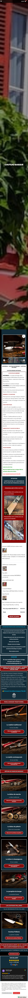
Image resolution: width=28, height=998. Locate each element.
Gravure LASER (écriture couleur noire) (12, 546)
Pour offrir (4, 573)
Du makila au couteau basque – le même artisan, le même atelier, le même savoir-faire (14, 668)
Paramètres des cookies (7, 993)
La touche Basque (6, 588)
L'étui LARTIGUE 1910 (8, 580)
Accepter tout (16, 993)
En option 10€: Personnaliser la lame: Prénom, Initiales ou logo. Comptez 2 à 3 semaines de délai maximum (14, 556)
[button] (1, 1)
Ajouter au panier (14, 616)
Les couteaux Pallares (14, 905)
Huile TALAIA (5, 594)
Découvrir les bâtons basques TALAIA (15, 691)
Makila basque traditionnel (14, 702)
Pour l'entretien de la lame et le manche (12, 602)
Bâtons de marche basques (14, 771)
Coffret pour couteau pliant (9, 564)
